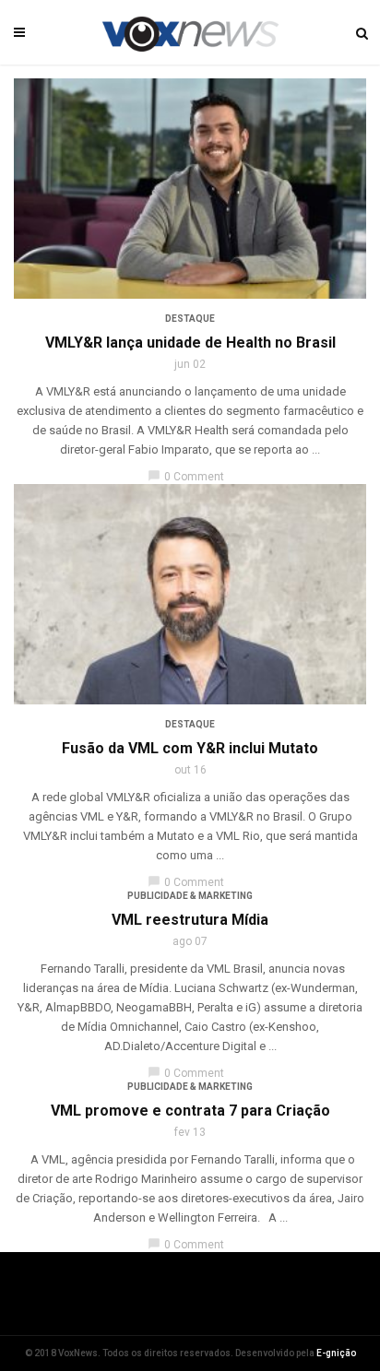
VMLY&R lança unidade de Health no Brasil (190, 342)
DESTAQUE (190, 318)
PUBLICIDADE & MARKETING (190, 896)
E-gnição (336, 1353)
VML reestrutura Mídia (190, 919)
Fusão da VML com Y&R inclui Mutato (190, 748)
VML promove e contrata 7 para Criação (190, 1110)
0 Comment (186, 476)
